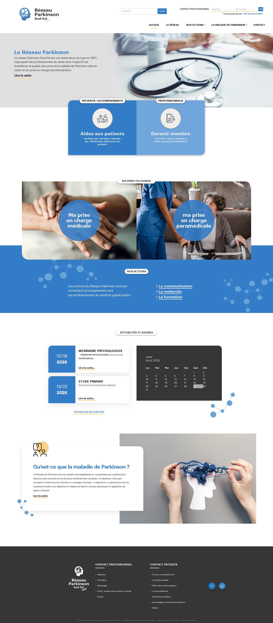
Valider (162, 11)
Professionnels (170, 100)
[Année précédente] (146, 357)
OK (260, 9)
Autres (100, 597)
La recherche (170, 291)
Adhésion (101, 574)
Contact (259, 24)
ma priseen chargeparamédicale (193, 220)
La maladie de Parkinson (228, 24)
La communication (175, 286)
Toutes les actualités (89, 411)
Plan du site (174, 620)
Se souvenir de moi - (233, 14)
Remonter (212, 591)
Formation (101, 580)
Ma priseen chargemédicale (79, 220)
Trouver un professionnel (163, 574)
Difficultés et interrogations (164, 585)
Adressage (102, 585)
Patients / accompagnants (102, 100)
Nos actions (194, 24)
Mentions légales (188, 620)
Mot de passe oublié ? (253, 14)
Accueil (154, 24)
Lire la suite (40, 495)
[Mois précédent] (148, 357)
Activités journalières (161, 597)
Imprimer (222, 591)
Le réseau (172, 24)
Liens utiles (162, 620)
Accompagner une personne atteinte (168, 602)
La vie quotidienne (160, 591)
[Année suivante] (150, 357)
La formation (170, 297)
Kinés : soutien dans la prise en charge (114, 591)
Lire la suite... (87, 367)
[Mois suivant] (152, 357)
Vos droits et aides (160, 580)
